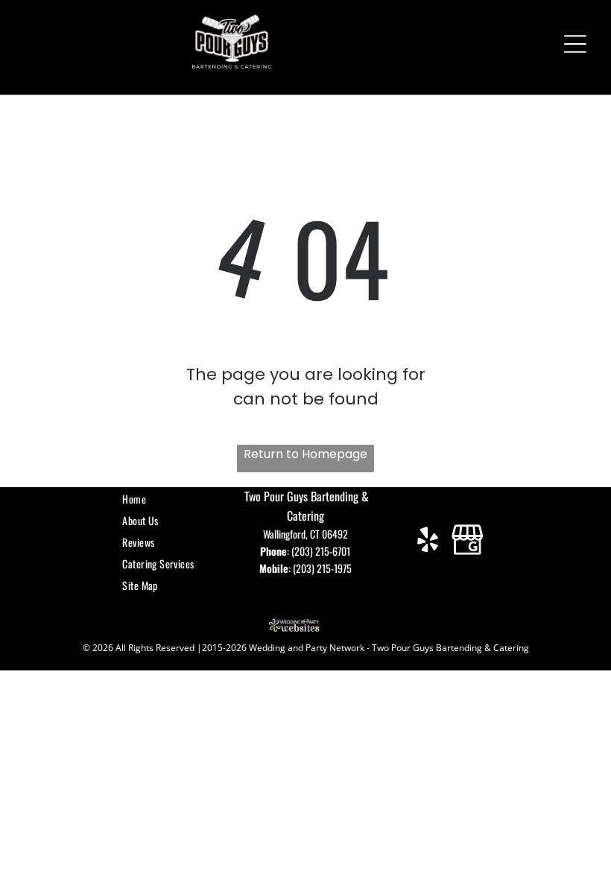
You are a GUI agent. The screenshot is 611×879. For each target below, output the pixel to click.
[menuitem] (162, 499)
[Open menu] (575, 44)
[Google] (467, 541)
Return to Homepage (305, 454)
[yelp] (428, 541)
